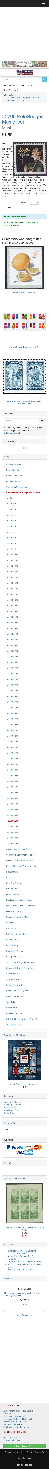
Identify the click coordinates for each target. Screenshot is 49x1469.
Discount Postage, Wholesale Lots (21, 866)
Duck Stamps (12, 871)
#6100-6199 (12, 843)
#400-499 (11, 520)
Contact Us (9, 1112)
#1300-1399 (12, 571)
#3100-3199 (12, 673)
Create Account (10, 1437)
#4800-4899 (12, 769)
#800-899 (11, 543)
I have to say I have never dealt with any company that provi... (21, 1294)
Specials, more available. (15, 1178)
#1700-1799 (12, 594)
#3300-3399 (12, 684)
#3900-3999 (12, 718)
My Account (10, 90)
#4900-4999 (12, 775)
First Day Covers (13, 883)
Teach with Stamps (12, 1102)
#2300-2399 (12, 628)
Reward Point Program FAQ (15, 1421)
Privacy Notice (10, 1107)
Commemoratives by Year (17, 990)
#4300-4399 (12, 741)
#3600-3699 (12, 701)
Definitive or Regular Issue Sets (19, 860)
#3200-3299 (12, 679)
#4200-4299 (12, 735)
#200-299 (11, 509)
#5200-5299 (12, 792)
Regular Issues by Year (16, 996)
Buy (11, 207)
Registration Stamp (14, 951)
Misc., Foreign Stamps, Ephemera (21, 905)
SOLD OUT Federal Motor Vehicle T (21, 1019)
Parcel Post (11, 922)
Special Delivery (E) (14, 985)
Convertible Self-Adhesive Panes (20, 854)
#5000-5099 (12, 781)
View (24, 1304)
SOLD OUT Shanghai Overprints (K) (21, 962)
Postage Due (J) (13, 939)
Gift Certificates (12, 888)
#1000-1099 (12, 554)
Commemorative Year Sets (17, 849)
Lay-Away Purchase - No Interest (17, 1418)
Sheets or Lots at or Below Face (20, 968)
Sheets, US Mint (13, 973)
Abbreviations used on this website (18, 1410)
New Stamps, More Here (14, 1035)
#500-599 (11, 526)
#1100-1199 (12, 560)
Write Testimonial (24, 1315)
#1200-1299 (12, 566)
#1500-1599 (12, 583)
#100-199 (11, 503)
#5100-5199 (12, 786)
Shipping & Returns (12, 1104)
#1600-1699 (12, 588)
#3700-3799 (12, 707)
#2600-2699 (12, 645)
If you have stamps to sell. (14, 1416)
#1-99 (9, 498)
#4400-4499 (12, 747)
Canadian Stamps (14, 475)
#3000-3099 (12, 667)
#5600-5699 (12, 815)
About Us (7, 1413)
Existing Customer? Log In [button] (25, 1446)
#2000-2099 (12, 611)
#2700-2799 (12, 650)
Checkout (28, 85)
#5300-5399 (12, 798)
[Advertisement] (24, 34)
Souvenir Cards (13, 979)
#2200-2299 (12, 622)
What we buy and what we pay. (16, 1427)
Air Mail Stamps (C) (14, 464)
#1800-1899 (12, 600)
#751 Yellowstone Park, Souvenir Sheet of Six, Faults (24, 1228)
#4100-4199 (12, 730)
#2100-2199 (12, 617)
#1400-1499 (12, 577)
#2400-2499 (12, 633)
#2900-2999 (12, 662)
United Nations (12, 1007)
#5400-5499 (12, 803)
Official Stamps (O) (14, 911)
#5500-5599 (12, 809)
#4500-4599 (12, 752)
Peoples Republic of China (17, 917)
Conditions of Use (11, 1110)
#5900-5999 (12, 832)
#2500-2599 (12, 639)
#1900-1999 (12, 605)
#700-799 (11, 537)
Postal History (12, 945)
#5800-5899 (12, 826)
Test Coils (10, 1002)
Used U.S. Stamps (14, 1013)
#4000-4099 (12, 724)
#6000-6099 (12, 837)
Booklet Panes (12, 470)
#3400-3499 (12, 690)
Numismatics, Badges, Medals (19, 900)
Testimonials (9, 1278)
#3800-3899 (12, 713)
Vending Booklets (13, 1024)
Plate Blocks (11, 928)
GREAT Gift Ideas (14, 894)
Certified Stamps (13, 481)
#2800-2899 (12, 656)
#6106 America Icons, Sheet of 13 (24, 1084)
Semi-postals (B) (13, 956)
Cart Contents (12, 85)
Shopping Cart (10, 1123)
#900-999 (11, 549)
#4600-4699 (12, 758)
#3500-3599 (12, 696)
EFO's (9, 877)
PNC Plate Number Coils (16, 934)
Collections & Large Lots (16, 487)
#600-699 (11, 532)
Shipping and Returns (12, 1424)
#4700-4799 (12, 764)
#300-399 (11, 515)
